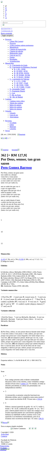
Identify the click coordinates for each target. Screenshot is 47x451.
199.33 (41, 419)
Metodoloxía (14, 47)
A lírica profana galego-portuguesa (21, 45)
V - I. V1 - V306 (20, 81)
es (6, 14)
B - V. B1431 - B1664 (21, 77)
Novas (7, 131)
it (5, 12)
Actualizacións (15, 61)
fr (5, 16)
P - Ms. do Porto (15, 95)
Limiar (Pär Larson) (16, 41)
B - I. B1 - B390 (19, 69)
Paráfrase (3, 450)
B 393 (21, 259)
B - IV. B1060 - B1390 (22, 75)
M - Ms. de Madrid (16, 97)
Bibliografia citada (16, 53)
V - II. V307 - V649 (21, 83)
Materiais (13, 127)
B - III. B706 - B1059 (21, 73)
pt (6, 8)
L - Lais (12, 93)
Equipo (12, 57)
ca (6, 18)
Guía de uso (14, 115)
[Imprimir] (21, 134)
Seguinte (15, 150)
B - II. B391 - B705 (21, 71)
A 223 (3, 259)
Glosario (13, 113)
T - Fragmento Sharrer (17, 91)
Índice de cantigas (16, 107)
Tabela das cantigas (16, 103)
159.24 (39, 399)
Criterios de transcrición (18, 49)
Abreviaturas (14, 117)
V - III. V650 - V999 (21, 85)
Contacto (4, 436)
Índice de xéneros (16, 109)
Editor (12, 125)
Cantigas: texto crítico (17, 101)
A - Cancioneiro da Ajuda (18, 65)
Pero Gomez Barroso (16, 167)
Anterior (5, 150)
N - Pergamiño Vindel (17, 89)
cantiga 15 (24, 384)
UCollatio (13, 123)
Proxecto (13, 43)
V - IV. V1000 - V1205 (22, 87)
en (6, 10)
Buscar (5, 422)
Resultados (13, 59)
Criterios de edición (16, 51)
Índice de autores (15, 105)
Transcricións (4, 446)
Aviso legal (5, 434)
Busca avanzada (6, 33)
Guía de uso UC (15, 55)
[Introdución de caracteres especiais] (3, 25)
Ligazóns (13, 129)
